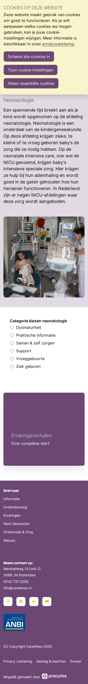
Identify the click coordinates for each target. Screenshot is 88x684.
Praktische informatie (35, 335)
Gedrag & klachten (51, 661)
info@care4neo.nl (17, 588)
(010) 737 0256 (16, 582)
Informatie (11, 499)
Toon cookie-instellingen (30, 69)
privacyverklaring (58, 43)
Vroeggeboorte (30, 358)
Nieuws (9, 540)
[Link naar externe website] (14, 623)
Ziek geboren (28, 366)
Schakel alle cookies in (29, 56)
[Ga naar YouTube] (46, 601)
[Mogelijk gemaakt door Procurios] (54, 677)
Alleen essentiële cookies (31, 83)
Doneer (75, 661)
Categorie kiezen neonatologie (38, 320)
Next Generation (16, 524)
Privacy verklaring (17, 661)
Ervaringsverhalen (43, 429)
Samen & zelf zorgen (35, 343)
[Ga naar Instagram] (7, 601)
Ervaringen (12, 515)
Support (23, 350)
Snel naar (11, 490)
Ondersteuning (15, 507)
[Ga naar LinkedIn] (33, 601)
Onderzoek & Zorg (18, 532)
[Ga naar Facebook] (20, 601)
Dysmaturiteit (28, 327)
